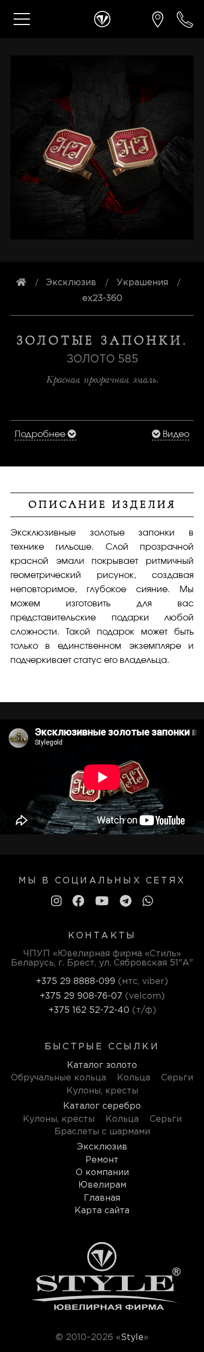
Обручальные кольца (58, 1078)
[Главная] (102, 19)
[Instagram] (56, 901)
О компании (102, 1173)
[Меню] (21, 19)
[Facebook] (78, 901)
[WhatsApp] (148, 901)
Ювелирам (102, 1185)
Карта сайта (102, 1211)
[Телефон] (185, 19)
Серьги (177, 1078)
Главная (102, 1198)
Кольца (133, 1078)
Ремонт (102, 1160)
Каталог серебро (102, 1106)
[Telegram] (126, 901)
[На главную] (21, 283)
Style (132, 1337)
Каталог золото (102, 1065)
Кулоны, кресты (102, 1091)
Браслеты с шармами (102, 1132)
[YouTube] (102, 901)
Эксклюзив (102, 1147)
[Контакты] (157, 19)
